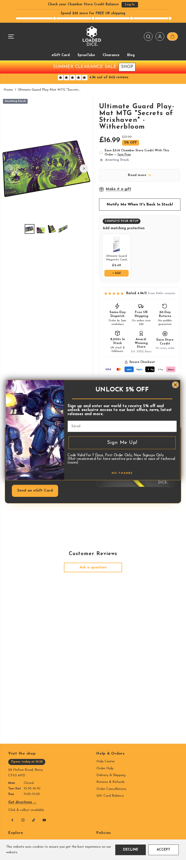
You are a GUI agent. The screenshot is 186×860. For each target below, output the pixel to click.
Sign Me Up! (122, 442)
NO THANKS (122, 473)
